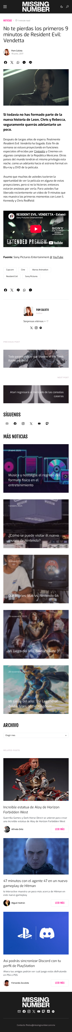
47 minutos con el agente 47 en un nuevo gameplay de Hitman (35, 883)
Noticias (7, 20)
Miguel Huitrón (18, 903)
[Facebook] (15, 423)
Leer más (59, 829)
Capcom (10, 269)
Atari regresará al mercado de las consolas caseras (37, 394)
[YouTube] (39, 423)
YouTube (58, 257)
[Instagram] (23, 423)
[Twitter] (31, 423)
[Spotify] (53, 1011)
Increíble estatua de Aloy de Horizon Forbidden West (31, 809)
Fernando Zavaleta (20, 983)
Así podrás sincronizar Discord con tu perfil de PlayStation (32, 963)
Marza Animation (40, 269)
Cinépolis (39, 151)
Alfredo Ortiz (17, 829)
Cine (23, 269)
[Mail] (7, 423)
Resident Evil (12, 276)
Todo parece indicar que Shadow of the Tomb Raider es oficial (35, 358)
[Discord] (48, 1011)
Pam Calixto (16, 50)
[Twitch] (47, 423)
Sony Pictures (31, 276)
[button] (5, 6)
